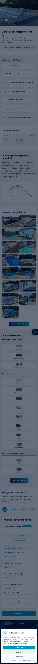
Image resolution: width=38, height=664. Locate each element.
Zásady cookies (12, 660)
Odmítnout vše (19, 656)
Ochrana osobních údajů (24, 660)
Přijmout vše (19, 647)
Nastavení (19, 652)
